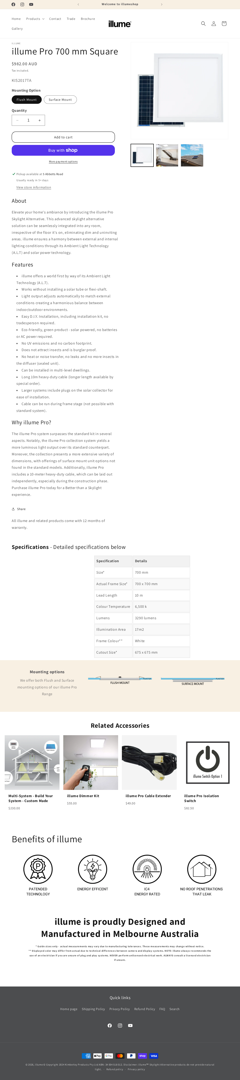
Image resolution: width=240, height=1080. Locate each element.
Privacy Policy (119, 1009)
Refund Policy (144, 1009)
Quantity (19, 110)
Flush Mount (27, 99)
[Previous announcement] (78, 4)
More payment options (63, 161)
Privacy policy (136, 1069)
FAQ (162, 1009)
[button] (34, 19)
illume (39, 1064)
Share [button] (21, 509)
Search (174, 1009)
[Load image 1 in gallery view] (142, 155)
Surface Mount (60, 99)
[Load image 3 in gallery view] (192, 155)
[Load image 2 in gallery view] (167, 155)
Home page (68, 1009)
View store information (33, 187)
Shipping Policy (93, 1009)
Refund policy (114, 1069)
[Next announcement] (162, 4)
